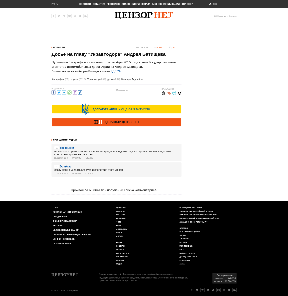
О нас (56, 207)
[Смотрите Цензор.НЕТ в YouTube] (208, 290)
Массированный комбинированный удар (199, 218)
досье (113, 79)
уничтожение (186, 246)
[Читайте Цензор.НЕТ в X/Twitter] (197, 290)
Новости (85, 4)
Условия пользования (66, 230)
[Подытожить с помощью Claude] (169, 92)
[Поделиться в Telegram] (64, 92)
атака (182, 264)
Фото (118, 222)
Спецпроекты (122, 253)
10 (173, 48)
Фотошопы (121, 229)
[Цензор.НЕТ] (144, 16)
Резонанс (113, 4)
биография (60, 79)
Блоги (136, 4)
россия (183, 242)
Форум (145, 4)
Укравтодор (96, 79)
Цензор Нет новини (64, 239)
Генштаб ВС (185, 260)
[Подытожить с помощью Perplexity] (174, 92)
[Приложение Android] (75, 16)
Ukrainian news (62, 243)
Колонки (187, 4)
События (99, 4)
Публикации (171, 4)
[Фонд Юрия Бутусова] (117, 109)
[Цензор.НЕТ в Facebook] (54, 16)
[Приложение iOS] (80, 16)
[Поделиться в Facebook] (54, 92)
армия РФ (184, 239)
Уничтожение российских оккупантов (198, 215)
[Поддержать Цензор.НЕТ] (117, 122)
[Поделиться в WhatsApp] (70, 92)
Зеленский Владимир (190, 232)
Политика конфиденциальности (72, 234)
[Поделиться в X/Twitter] (59, 92)
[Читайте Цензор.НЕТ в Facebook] (192, 290)
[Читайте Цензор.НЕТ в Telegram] (202, 290)
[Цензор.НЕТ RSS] (86, 16)
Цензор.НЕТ (121, 208)
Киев (182, 250)
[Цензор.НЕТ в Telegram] (64, 16)
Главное (120, 250)
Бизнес (157, 4)
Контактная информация (67, 212)
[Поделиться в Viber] (75, 92)
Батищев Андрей (132, 79)
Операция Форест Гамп (191, 208)
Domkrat (65, 166)
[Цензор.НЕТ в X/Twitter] (59, 16)
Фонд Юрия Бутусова (65, 221)
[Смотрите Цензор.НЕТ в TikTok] (213, 290)
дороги (78, 79)
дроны (183, 235)
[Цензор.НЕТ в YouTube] (70, 16)
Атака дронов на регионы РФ (194, 222)
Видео (126, 4)
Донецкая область (189, 257)
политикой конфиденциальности (157, 274)
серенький (67, 147)
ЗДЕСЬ (115, 71)
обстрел (184, 228)
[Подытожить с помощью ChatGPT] (164, 92)
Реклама (58, 225)
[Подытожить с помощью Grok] (180, 92)
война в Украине (187, 253)
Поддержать (60, 216)
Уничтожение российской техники (196, 211)
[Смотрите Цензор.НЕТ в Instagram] (218, 290)
